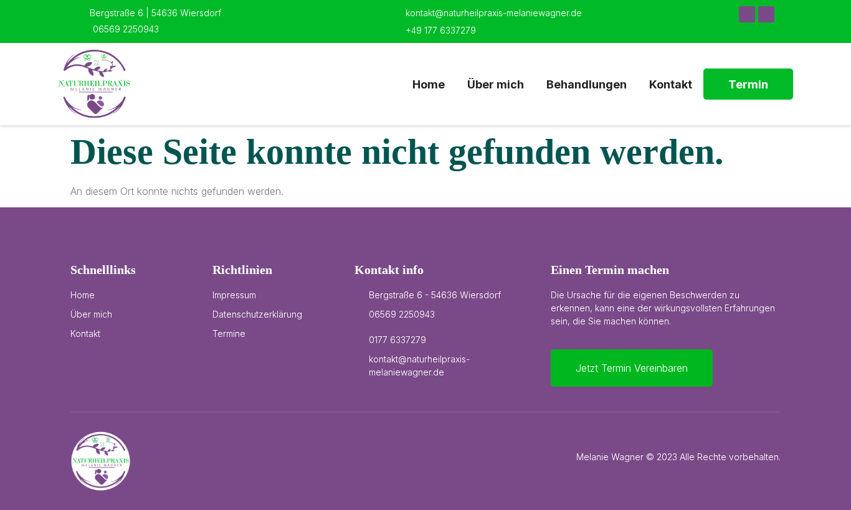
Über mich (495, 84)
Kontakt (670, 84)
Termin (748, 84)
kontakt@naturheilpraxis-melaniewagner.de (494, 12)
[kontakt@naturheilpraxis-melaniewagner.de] (395, 11)
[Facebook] (747, 14)
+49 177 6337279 (441, 30)
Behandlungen (586, 84)
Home (428, 84)
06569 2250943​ (126, 29)
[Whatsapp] (766, 14)
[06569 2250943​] (82, 28)
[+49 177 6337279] (395, 29)
